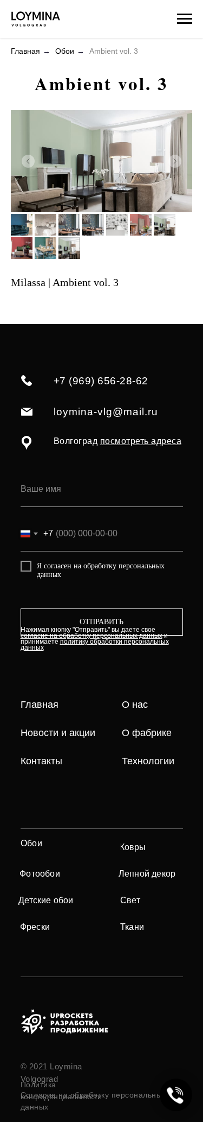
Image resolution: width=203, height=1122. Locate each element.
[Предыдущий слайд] (28, 161)
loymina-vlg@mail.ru (106, 411)
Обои (64, 51)
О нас (135, 704)
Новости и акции (58, 732)
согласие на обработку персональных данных (91, 635)
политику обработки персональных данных (95, 644)
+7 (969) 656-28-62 (101, 380)
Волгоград (118, 441)
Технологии (148, 761)
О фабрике (147, 732)
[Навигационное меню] (184, 19)
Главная (25, 51)
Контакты (41, 761)
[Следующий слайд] (174, 161)
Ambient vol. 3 (113, 51)
